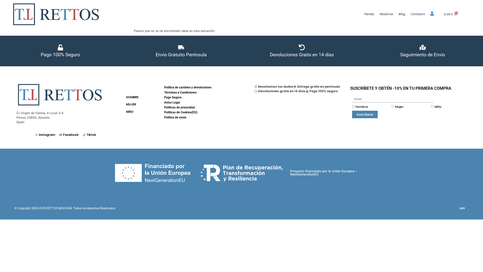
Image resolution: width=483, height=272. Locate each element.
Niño (438, 107)
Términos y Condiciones (180, 92)
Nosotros (386, 14)
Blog (402, 14)
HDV (462, 208)
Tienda (369, 14)
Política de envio (175, 117)
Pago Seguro (173, 97)
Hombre (361, 107)
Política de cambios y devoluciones (188, 87)
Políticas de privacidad (179, 107)
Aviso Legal (172, 102)
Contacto (418, 14)
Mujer (399, 107)
